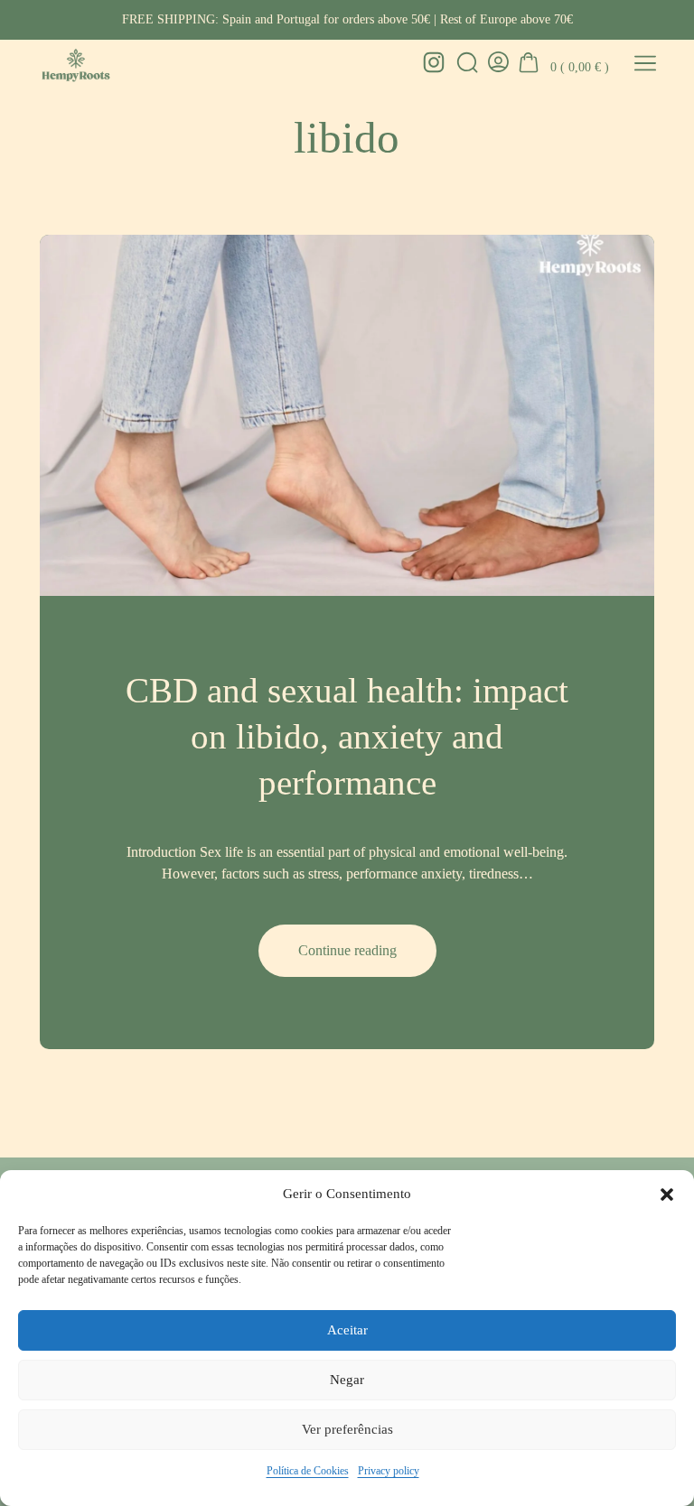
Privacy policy (388, 1470)
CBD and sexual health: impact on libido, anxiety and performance (347, 736)
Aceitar (347, 1330)
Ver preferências (347, 1429)
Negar (347, 1379)
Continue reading (367, 959)
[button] (667, 1194)
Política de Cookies (308, 1470)
